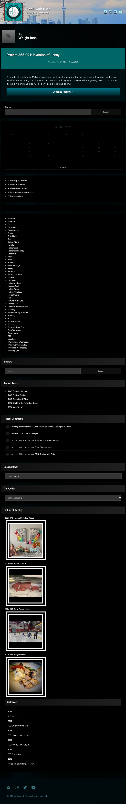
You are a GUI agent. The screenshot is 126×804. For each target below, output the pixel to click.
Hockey (11, 277)
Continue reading (80, 91)
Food (10, 259)
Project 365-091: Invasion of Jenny (33, 55)
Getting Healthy (15, 274)
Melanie (14, 433)
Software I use (14, 321)
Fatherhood (13, 248)
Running (11, 315)
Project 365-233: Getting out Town (21, 764)
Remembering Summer (18, 312)
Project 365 (73, 62)
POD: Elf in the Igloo (29, 433)
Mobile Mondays (15, 292)
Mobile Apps (13, 289)
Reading (11, 309)
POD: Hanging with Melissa (18, 735)
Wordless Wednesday (17, 347)
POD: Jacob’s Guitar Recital (47, 440)
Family (11, 245)
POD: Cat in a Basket (17, 184)
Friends (11, 262)
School (10, 318)
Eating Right (13, 242)
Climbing (12, 227)
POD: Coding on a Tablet (60, 426)
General (11, 271)
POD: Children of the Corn (18, 726)
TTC (9, 336)
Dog (9, 239)
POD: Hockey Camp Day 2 (18, 745)
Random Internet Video (18, 306)
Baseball (11, 221)
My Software (13, 295)
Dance (10, 233)
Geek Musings (14, 265)
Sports (10, 324)
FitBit (10, 256)
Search (8, 107)
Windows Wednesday (17, 345)
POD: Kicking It (14, 716)
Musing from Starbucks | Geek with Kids (29, 426)
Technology (13, 333)
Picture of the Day (15, 300)
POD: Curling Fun (15, 196)
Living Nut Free (14, 283)
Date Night (12, 236)
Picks (10, 298)
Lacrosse (12, 280)
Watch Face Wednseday (19, 342)
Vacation (12, 339)
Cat (9, 224)
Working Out (13, 350)
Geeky (10, 268)
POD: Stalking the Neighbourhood (22, 192)
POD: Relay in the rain (17, 180)
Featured (12, 253)
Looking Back (14, 286)
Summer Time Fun (16, 327)
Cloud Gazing (13, 230)
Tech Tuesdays (14, 330)
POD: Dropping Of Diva (17, 188)
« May (63, 167)
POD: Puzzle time (14, 754)
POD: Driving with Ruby (45, 454)
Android (11, 218)
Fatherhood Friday (16, 250)
